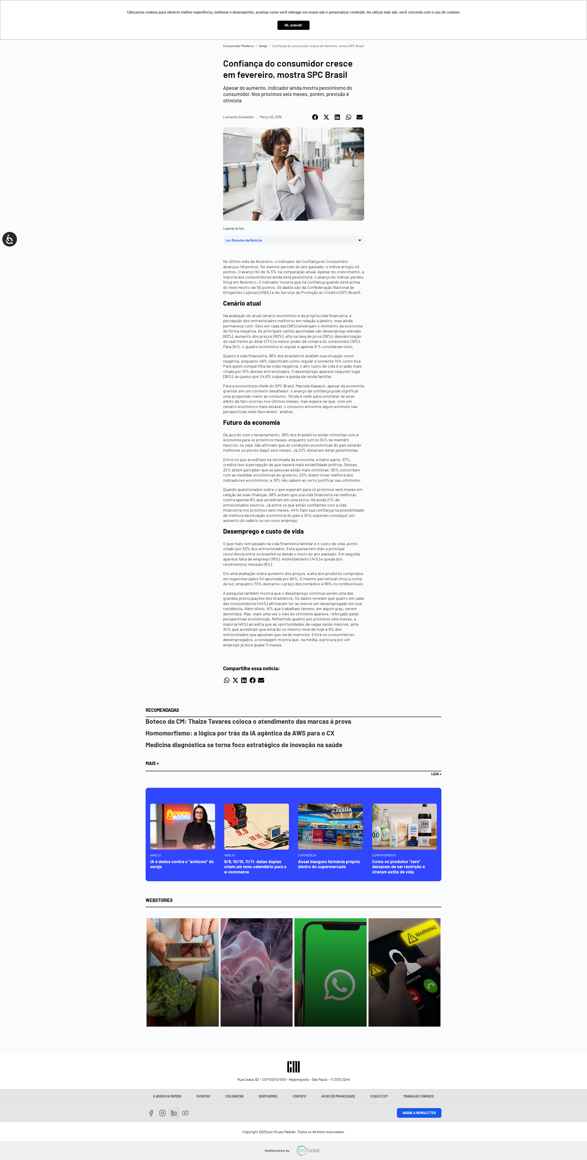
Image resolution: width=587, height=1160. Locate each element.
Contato (299, 1096)
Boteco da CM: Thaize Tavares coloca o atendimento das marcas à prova (248, 721)
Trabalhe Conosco (418, 1096)
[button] (315, 117)
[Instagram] (162, 1113)
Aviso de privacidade (338, 1096)
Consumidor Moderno (238, 46)
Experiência (307, 855)
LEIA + (436, 773)
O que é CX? (379, 1096)
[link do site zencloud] (308, 1150)
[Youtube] (185, 1113)
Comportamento (384, 855)
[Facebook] (151, 1113)
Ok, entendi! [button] (293, 25)
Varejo (263, 46)
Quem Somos (268, 1096)
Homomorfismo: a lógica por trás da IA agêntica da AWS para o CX (240, 733)
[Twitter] (174, 1113)
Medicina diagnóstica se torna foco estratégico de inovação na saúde (244, 745)
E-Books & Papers (167, 1096)
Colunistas (234, 1096)
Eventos (203, 1096)
